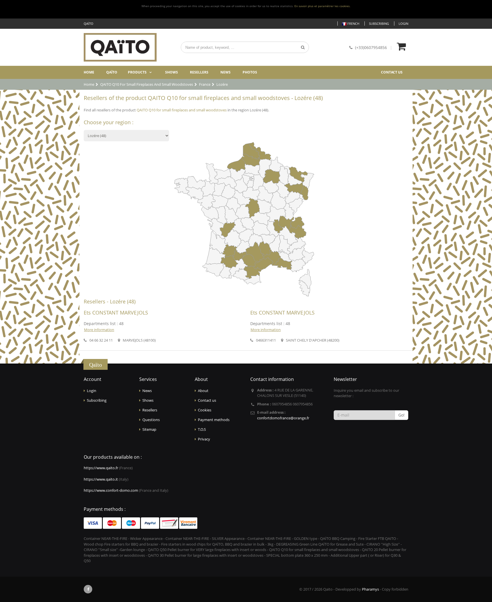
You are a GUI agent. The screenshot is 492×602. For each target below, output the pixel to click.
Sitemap (149, 429)
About (203, 390)
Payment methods (213, 419)
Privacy (204, 439)
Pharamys (370, 589)
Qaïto (111, 72)
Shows (171, 72)
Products (137, 72)
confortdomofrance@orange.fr (283, 418)
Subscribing (379, 23)
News (225, 72)
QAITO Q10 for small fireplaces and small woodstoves (182, 110)
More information (99, 329)
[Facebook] (88, 589)
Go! (401, 415)
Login (403, 23)
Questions (151, 419)
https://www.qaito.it (101, 479)
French (353, 23)
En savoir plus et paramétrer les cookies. (322, 6)
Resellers (199, 72)
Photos (250, 72)
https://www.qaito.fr (101, 467)
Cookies (204, 410)
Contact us (392, 72)
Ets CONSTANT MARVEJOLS (116, 312)
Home (89, 72)
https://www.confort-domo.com (111, 490)
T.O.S (202, 429)
